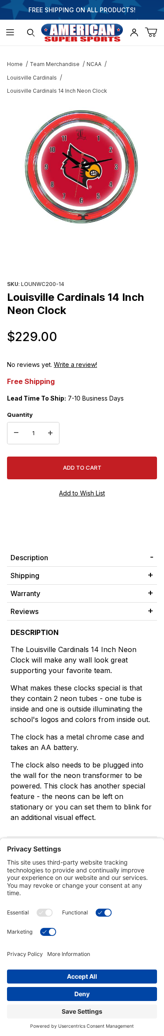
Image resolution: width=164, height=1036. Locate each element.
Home (15, 64)
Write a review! (75, 364)
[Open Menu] (10, 32)
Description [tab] (29, 557)
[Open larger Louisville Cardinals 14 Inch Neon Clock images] (82, 168)
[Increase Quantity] (50, 433)
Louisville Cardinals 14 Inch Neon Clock (57, 90)
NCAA (94, 64)
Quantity (20, 414)
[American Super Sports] (82, 31)
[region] (82, 257)
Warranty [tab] (25, 593)
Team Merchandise (55, 64)
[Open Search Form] (31, 32)
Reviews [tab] (24, 611)
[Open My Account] (134, 32)
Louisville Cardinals (32, 77)
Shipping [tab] (24, 575)
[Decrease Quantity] (16, 433)
